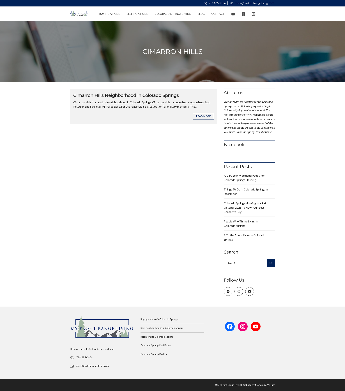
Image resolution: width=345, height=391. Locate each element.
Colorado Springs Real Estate (156, 345)
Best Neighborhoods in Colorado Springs (162, 327)
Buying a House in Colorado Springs (159, 319)
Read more (203, 116)
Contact (217, 13)
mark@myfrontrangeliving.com (254, 3)
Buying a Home (109, 13)
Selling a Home (137, 13)
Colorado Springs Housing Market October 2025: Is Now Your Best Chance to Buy (245, 207)
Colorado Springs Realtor (154, 354)
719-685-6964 (217, 3)
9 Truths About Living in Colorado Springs (244, 237)
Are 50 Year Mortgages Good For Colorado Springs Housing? (244, 177)
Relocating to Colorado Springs (157, 336)
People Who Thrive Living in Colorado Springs (241, 223)
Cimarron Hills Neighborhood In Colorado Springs (126, 95)
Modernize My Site (265, 384)
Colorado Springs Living (173, 13)
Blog (201, 13)
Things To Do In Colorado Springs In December (246, 191)
